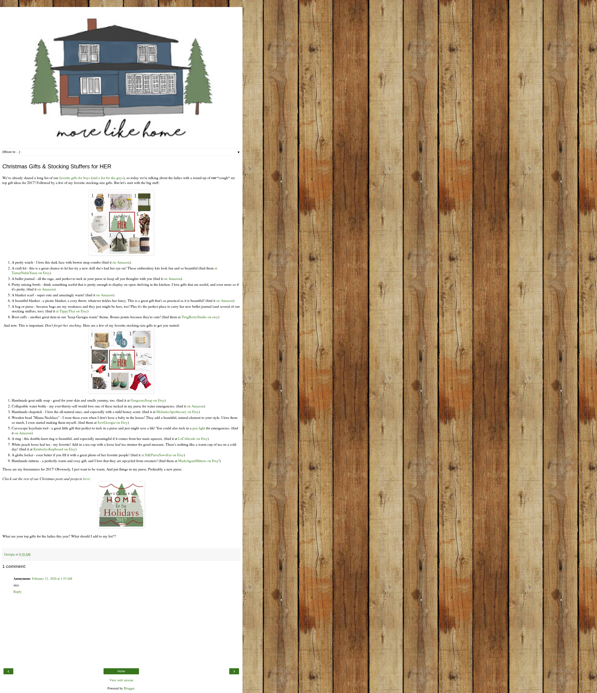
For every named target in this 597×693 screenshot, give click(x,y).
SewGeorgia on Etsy (112, 422)
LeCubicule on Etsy (193, 438)
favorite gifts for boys (74, 177)
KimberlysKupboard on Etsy (54, 448)
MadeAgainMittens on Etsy (198, 460)
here (86, 478)
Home (121, 671)
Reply (17, 591)
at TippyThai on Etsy (71, 310)
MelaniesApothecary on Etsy (177, 411)
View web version (121, 680)
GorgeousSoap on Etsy (147, 400)
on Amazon (120, 262)
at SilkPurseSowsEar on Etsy (162, 454)
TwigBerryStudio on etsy (199, 316)
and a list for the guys (107, 177)
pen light (198, 427)
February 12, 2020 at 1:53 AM (52, 578)
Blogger (129, 688)
